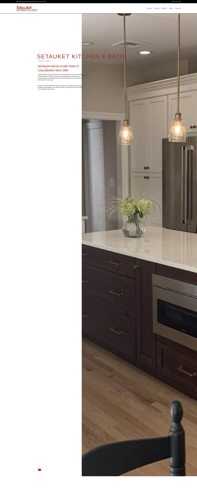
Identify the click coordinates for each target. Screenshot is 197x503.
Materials (164, 8)
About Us (149, 8)
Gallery (171, 8)
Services (157, 8)
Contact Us (178, 8)
